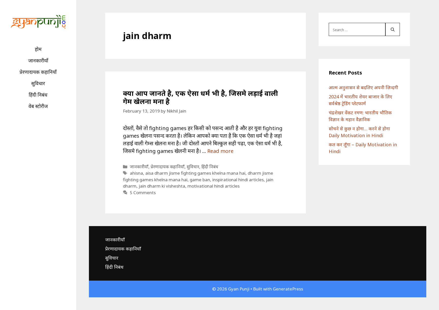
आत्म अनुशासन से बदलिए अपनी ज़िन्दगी (363, 87)
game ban (200, 180)
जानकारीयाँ (38, 60)
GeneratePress (288, 289)
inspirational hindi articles (238, 180)
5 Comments (143, 192)
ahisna (136, 173)
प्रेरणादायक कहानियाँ (38, 72)
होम (38, 49)
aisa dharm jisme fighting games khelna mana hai (195, 173)
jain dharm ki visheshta (162, 186)
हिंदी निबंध (38, 95)
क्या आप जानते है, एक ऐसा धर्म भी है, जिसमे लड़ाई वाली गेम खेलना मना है (200, 97)
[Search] (392, 29)
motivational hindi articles (213, 186)
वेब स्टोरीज (38, 106)
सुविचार (38, 83)
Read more (220, 151)
